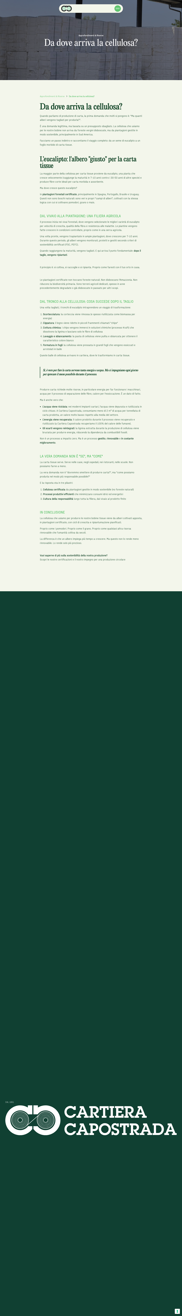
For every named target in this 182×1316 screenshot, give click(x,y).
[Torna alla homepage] (67, 8)
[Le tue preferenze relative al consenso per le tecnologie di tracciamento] (177, 1311)
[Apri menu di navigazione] (117, 8)
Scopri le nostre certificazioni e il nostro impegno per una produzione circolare (82, 559)
